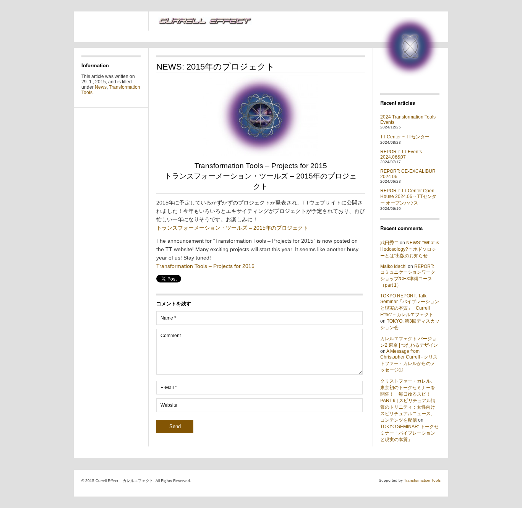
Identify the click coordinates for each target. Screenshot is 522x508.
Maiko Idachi (393, 266)
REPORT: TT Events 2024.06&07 (401, 154)
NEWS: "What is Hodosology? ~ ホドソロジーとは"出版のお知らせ (409, 249)
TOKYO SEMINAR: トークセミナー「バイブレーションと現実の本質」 (409, 433)
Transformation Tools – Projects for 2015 (205, 266)
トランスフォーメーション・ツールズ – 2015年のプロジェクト (232, 228)
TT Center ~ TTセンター (405, 137)
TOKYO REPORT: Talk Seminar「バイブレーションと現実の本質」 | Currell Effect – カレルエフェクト (409, 305)
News (101, 87)
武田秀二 (389, 242)
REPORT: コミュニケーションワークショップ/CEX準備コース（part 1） (407, 276)
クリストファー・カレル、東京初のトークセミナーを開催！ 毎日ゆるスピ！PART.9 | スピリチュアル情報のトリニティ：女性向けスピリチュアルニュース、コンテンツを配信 (408, 400)
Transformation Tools (422, 480)
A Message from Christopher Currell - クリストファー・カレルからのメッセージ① (409, 361)
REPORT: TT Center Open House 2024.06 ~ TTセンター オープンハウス (408, 197)
